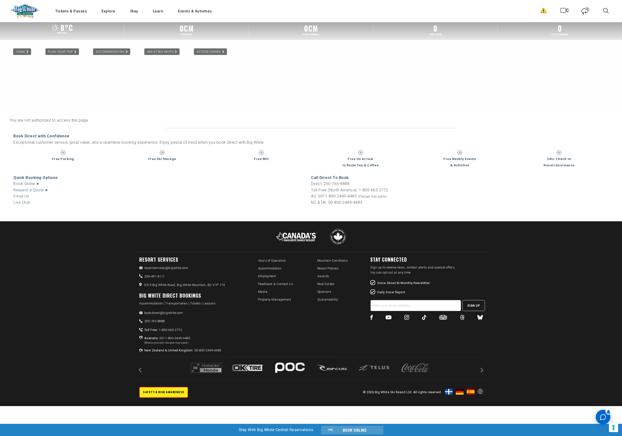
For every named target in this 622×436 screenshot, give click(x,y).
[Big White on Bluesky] (480, 318)
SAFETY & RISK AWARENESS (163, 392)
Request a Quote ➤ (30, 190)
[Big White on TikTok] (424, 318)
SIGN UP (473, 305)
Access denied (209, 51)
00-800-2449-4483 (182, 350)
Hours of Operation (272, 260)
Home (20, 51)
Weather (585, 12)
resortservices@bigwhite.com (166, 268)
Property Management (274, 299)
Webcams (564, 12)
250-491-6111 (154, 276)
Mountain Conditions (332, 260)
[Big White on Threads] (462, 318)
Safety (543, 12)
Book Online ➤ (26, 183)
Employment (267, 276)
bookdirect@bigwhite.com (163, 313)
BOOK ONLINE (355, 430)
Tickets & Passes (71, 11)
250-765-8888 (154, 321)
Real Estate (325, 284)
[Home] (25, 11)
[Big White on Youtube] (388, 318)
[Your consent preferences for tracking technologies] (613, 427)
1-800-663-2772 (163, 330)
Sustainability (327, 299)
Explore (108, 11)
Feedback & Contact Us (275, 284)
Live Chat (21, 202)
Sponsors (324, 292)
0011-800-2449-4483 (167, 340)
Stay (134, 11)
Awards (323, 276)
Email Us (21, 196)
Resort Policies (328, 268)
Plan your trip (60, 51)
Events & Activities (195, 11)
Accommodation (110, 51)
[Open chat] (603, 417)
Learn (158, 11)
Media (263, 292)
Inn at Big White (160, 51)
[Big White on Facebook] (371, 318)
